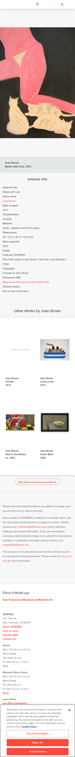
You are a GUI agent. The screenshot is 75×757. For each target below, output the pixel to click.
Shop (6, 693)
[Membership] (57, 4)
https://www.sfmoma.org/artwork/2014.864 (26, 282)
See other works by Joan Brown (38, 482)
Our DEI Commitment (15, 703)
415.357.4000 (10, 635)
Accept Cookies (37, 751)
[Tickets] (61, 4)
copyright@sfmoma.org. (16, 544)
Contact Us (9, 639)
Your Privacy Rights (37, 733)
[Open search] (67, 4)
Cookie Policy (29, 726)
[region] (37, 730)
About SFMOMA (12, 626)
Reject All (37, 742)
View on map (10, 630)
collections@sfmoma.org (31, 526)
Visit (5, 666)
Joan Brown (12, 162)
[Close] (69, 710)
